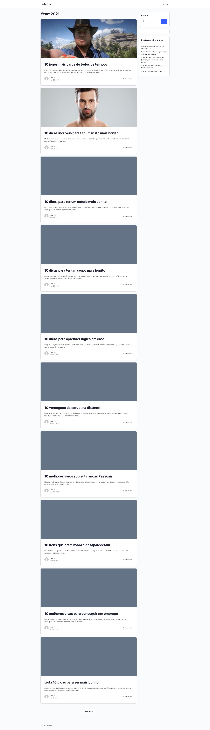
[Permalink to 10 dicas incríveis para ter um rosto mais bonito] (89, 107)
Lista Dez (53, 78)
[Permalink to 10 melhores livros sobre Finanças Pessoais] (89, 450)
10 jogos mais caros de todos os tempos (75, 64)
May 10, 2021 (54, 629)
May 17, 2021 (54, 423)
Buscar (145, 15)
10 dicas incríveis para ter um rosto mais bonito (81, 133)
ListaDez (45, 4)
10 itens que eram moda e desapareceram (77, 545)
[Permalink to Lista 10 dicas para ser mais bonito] (89, 656)
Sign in (165, 4)
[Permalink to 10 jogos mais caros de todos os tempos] (89, 38)
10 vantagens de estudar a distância (73, 408)
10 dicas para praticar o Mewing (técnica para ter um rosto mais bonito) (152, 60)
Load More (88, 711)
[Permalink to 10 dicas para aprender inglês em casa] (89, 313)
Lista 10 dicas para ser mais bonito (71, 682)
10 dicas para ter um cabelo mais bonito (75, 202)
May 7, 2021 (54, 698)
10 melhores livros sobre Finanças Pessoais (78, 476)
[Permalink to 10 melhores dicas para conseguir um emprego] (89, 588)
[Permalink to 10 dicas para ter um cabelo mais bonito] (89, 176)
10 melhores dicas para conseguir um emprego (81, 614)
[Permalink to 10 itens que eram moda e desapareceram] (89, 519)
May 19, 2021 (54, 354)
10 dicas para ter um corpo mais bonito (74, 270)
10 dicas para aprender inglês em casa (74, 339)
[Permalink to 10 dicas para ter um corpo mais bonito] (89, 244)
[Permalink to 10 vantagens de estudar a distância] (89, 381)
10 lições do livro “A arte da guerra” (153, 71)
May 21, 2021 (54, 80)
